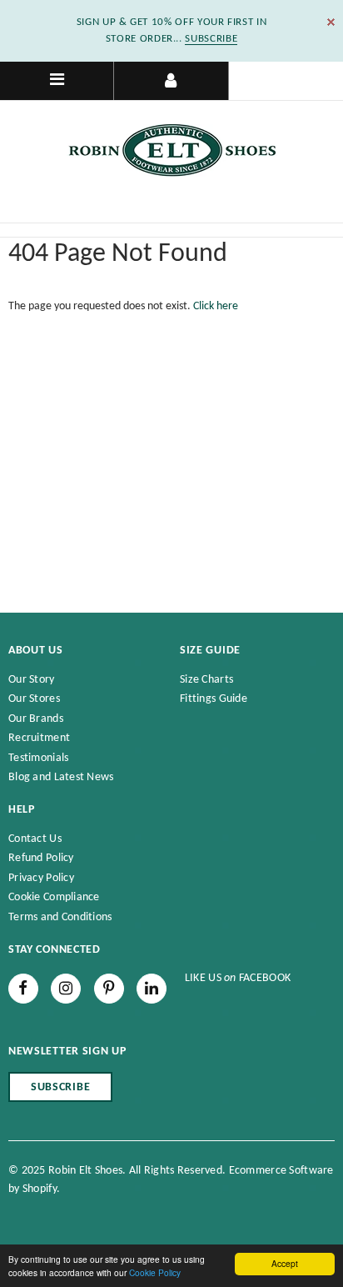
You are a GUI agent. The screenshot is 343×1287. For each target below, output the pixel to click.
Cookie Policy (155, 1272)
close (331, 22)
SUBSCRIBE (211, 38)
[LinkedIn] (152, 989)
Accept (284, 1263)
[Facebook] (23, 989)
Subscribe (60, 1087)
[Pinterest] (109, 989)
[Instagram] (66, 989)
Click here (215, 306)
